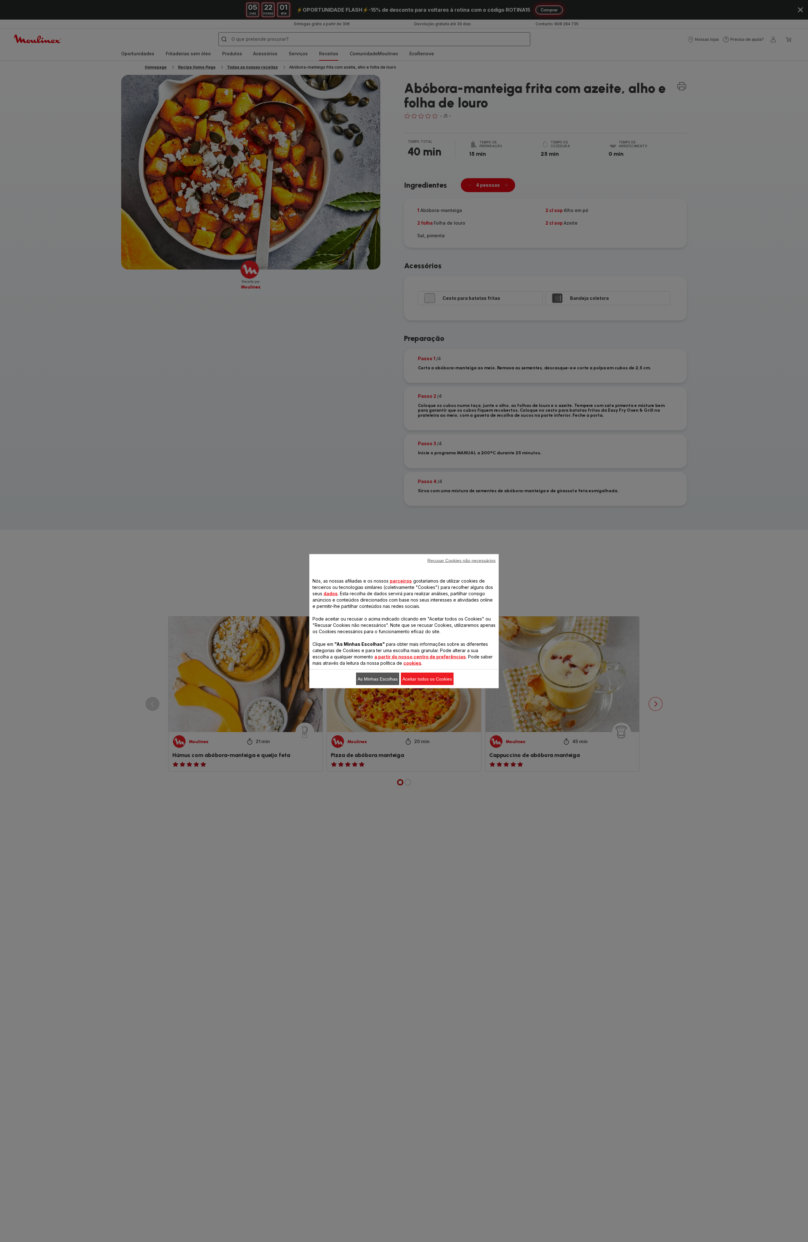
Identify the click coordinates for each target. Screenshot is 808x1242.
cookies (412, 662)
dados (331, 593)
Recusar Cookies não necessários (461, 560)
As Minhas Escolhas (378, 678)
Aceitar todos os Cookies (427, 678)
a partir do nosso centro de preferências (420, 656)
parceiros (401, 580)
